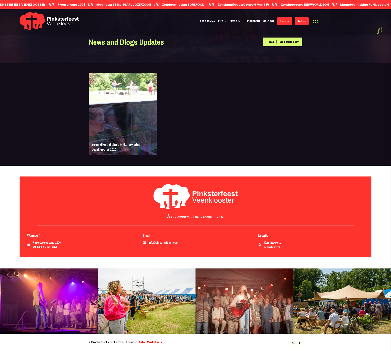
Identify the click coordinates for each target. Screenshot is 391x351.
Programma (207, 21)
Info (220, 21)
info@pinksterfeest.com (163, 242)
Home (270, 42)
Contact (268, 21)
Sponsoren (253, 21)
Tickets (302, 20)
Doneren (284, 20)
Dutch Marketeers (150, 342)
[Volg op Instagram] (293, 343)
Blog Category (289, 42)
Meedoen (235, 21)
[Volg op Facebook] (299, 343)
